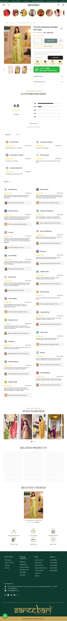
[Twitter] (17, 595)
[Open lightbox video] (6, 12)
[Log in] (58, 5)
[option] (17, 45)
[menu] (4, 5)
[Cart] (63, 5)
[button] (4, 69)
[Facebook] (5, 595)
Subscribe (55, 57)
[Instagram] (8, 595)
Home (6, 22)
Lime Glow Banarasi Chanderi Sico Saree (33, 520)
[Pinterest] (11, 595)
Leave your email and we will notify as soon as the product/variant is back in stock (47, 53)
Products (12, 22)
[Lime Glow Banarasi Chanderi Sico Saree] (33, 505)
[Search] (9, 5)
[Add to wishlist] (41, 494)
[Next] (61, 425)
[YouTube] (14, 595)
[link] (61, 41)
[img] (37, 36)
